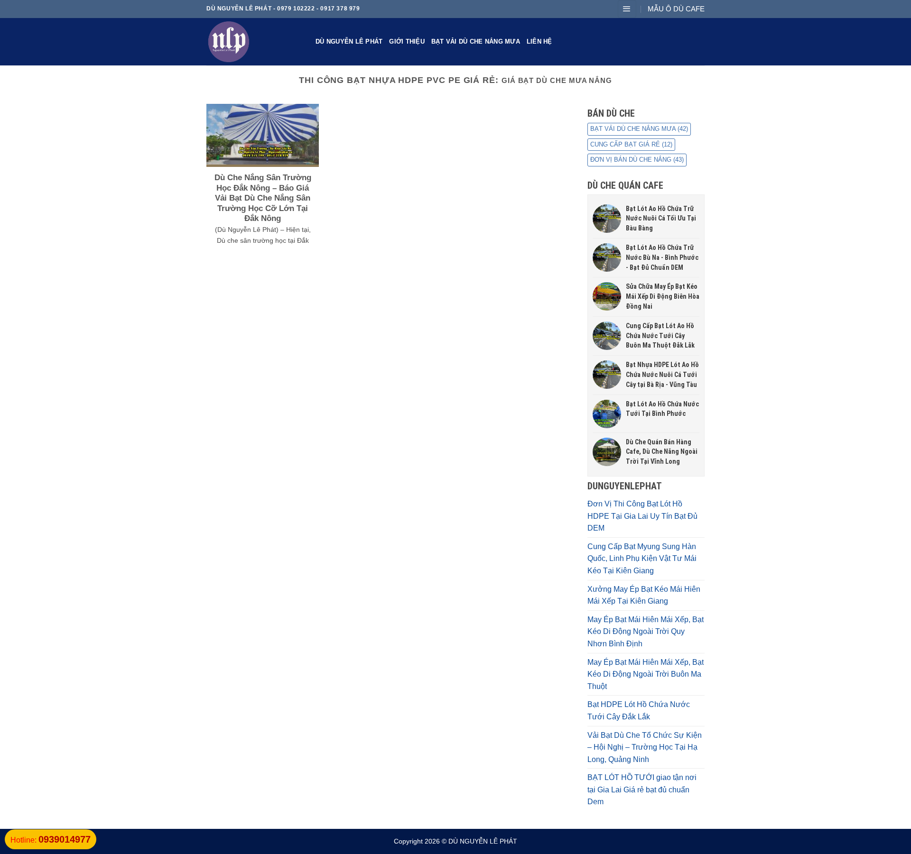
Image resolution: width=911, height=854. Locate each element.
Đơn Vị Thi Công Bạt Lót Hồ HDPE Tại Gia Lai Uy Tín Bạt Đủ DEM (642, 516)
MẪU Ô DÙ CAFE (676, 9)
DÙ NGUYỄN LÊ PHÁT (349, 41)
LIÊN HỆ (539, 41)
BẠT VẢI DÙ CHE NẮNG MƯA (475, 41)
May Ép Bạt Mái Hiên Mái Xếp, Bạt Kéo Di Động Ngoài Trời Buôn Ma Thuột (645, 674)
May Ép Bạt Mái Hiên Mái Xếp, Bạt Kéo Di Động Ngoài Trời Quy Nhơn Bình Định (645, 631)
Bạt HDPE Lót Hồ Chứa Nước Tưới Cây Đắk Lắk (638, 710)
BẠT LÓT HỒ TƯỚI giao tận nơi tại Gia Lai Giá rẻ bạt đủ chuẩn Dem (642, 789)
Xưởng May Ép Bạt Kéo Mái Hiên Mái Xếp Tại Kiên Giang (643, 595)
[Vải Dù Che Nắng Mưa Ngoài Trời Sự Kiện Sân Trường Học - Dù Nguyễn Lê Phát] (253, 41)
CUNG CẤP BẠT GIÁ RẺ (631, 144)
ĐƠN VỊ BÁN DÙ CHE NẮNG (637, 159)
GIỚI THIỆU (407, 41)
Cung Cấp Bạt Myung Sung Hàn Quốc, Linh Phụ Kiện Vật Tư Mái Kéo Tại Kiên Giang (642, 558)
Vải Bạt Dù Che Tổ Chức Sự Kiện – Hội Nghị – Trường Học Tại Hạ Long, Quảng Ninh (644, 747)
